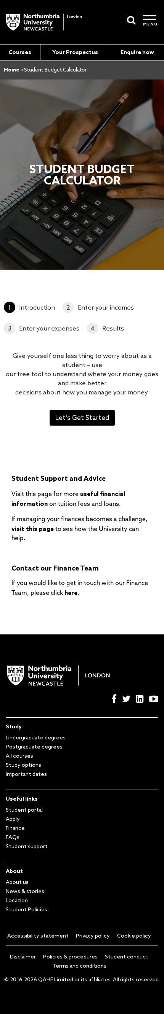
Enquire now (137, 52)
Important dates (26, 774)
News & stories (25, 891)
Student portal (24, 809)
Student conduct (126, 956)
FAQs (12, 837)
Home (11, 69)
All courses (19, 755)
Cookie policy (134, 935)
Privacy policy (93, 935)
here (70, 592)
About (14, 871)
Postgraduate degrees (34, 746)
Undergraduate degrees (36, 737)
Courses (19, 52)
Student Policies (26, 909)
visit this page (32, 528)
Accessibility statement (38, 935)
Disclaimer (23, 956)
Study (14, 726)
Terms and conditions (79, 965)
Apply (13, 818)
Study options (23, 764)
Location (17, 900)
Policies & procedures (70, 956)
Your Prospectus (75, 52)
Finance (15, 828)
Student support (27, 846)
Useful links (22, 798)
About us (17, 882)
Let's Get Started (82, 417)
